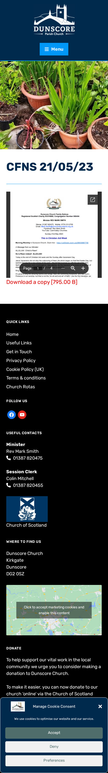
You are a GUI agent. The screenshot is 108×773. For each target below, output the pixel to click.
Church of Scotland (26, 525)
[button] (100, 706)
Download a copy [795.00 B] (41, 282)
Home (12, 334)
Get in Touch (19, 351)
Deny (54, 746)
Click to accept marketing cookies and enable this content (54, 610)
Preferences (54, 760)
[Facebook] (11, 414)
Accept (54, 732)
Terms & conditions (26, 378)
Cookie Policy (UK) (25, 369)
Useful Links (19, 343)
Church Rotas (20, 387)
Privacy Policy (21, 360)
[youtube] (22, 414)
